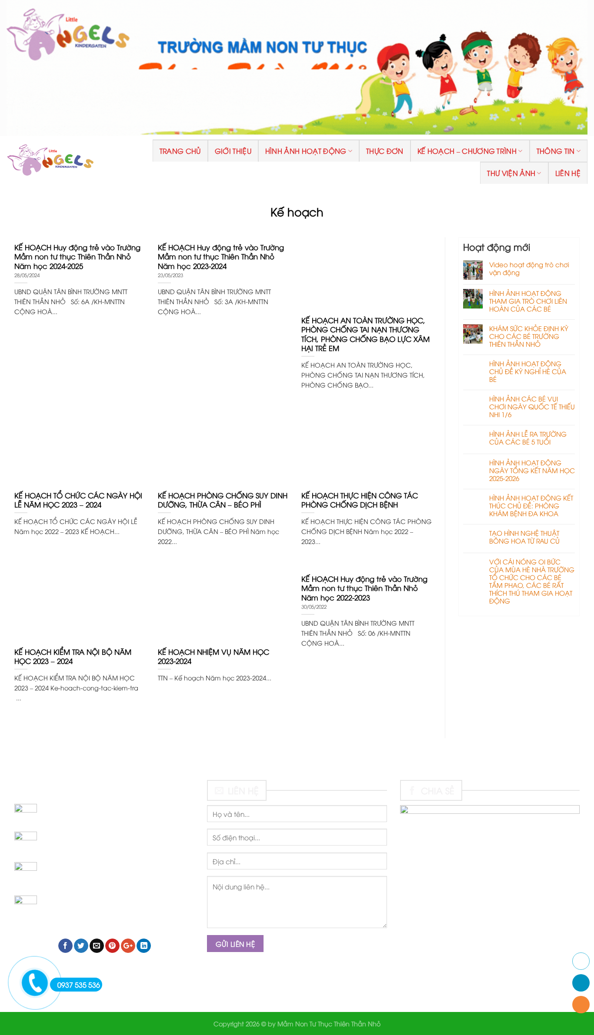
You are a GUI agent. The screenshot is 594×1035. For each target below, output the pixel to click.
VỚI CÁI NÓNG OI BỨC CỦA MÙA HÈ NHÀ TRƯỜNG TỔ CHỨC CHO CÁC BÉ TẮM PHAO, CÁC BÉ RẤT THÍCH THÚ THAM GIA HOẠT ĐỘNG (531, 580)
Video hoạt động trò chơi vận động (529, 268)
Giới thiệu (233, 151)
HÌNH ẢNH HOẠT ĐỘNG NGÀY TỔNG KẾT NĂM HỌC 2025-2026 (532, 470)
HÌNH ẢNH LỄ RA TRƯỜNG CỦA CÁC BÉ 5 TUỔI (528, 437)
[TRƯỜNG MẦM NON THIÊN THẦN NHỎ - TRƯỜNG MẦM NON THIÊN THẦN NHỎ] (50, 161)
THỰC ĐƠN (385, 151)
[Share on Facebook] (65, 946)
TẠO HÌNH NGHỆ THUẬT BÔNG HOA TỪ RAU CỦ (524, 536)
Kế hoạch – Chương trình (467, 151)
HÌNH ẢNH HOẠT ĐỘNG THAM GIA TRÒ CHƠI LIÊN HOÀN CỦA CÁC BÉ (528, 300)
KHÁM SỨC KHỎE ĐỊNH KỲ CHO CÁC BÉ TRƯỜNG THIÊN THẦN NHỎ (528, 336)
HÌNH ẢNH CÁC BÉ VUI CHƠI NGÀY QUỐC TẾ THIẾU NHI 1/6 (532, 406)
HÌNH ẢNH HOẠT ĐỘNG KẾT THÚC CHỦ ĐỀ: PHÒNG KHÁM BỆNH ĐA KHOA (531, 505)
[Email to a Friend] (97, 946)
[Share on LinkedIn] (144, 946)
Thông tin (556, 151)
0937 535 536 (78, 984)
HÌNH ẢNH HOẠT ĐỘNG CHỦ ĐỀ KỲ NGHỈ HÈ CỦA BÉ (527, 371)
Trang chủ (180, 151)
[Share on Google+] (128, 946)
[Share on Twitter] (81, 946)
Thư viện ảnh (511, 173)
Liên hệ (568, 173)
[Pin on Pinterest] (112, 946)
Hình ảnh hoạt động (306, 151)
